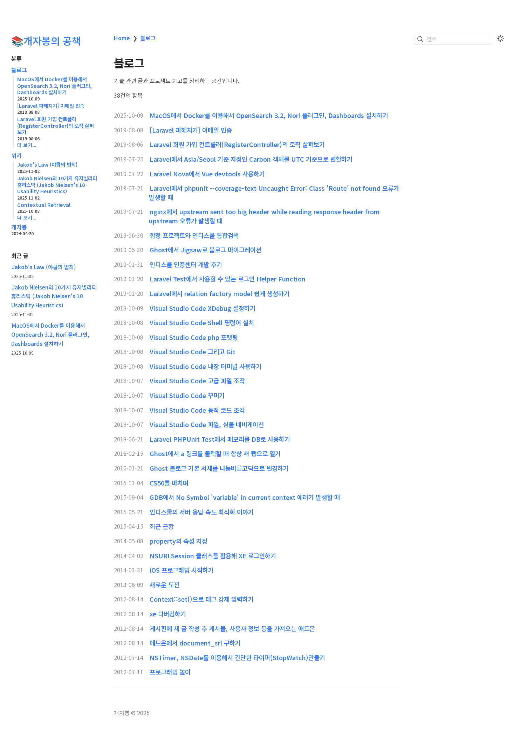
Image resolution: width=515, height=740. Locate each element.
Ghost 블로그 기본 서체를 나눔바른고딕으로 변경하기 (219, 468)
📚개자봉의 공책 (46, 41)
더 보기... (26, 145)
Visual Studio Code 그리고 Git (192, 351)
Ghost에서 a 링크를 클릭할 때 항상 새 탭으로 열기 (215, 453)
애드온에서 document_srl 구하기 (195, 642)
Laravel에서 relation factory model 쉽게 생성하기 (219, 293)
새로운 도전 (164, 584)
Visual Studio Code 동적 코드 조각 (197, 409)
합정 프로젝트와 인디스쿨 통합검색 (194, 235)
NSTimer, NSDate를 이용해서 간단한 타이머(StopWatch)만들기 (237, 657)
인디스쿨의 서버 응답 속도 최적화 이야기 (202, 511)
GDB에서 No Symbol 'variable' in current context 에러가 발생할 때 (245, 497)
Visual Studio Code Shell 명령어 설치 (202, 322)
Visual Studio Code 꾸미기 (187, 395)
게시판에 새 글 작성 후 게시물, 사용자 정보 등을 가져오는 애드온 (232, 628)
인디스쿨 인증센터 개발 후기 (186, 264)
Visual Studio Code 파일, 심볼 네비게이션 (207, 424)
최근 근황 (162, 526)
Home (122, 38)
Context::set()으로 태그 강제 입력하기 (202, 598)
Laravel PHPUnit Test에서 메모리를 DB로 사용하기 (220, 439)
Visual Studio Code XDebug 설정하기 (202, 308)
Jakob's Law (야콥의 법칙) (44, 267)
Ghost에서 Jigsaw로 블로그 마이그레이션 (205, 249)
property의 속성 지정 (178, 540)
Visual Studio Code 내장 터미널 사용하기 (206, 366)
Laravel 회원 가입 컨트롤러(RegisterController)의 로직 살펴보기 (237, 144)
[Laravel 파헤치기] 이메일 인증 (191, 129)
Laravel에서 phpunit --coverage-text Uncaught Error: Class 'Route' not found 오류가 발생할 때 (274, 192)
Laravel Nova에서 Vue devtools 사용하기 (207, 173)
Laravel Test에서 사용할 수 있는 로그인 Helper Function (227, 278)
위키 (16, 155)
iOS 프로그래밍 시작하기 (182, 569)
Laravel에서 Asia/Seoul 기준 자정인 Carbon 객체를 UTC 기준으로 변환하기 (251, 158)
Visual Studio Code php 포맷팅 (194, 337)
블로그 (19, 70)
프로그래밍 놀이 (170, 671)
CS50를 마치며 (169, 482)
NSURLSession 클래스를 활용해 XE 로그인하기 (213, 555)
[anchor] (150, 63)
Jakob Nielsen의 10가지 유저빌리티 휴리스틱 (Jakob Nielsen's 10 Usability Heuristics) (54, 296)
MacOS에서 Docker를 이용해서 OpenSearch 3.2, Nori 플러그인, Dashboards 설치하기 (50, 334)
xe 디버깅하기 (168, 613)
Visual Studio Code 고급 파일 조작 (197, 380)
